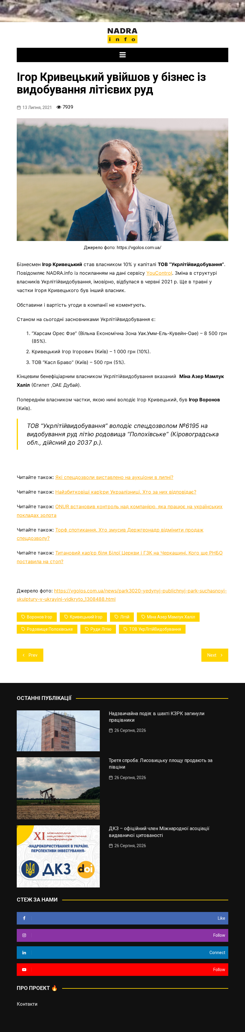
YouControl (159, 273)
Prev (33, 655)
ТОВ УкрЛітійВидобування (155, 629)
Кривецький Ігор (86, 617)
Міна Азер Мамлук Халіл (171, 617)
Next (211, 655)
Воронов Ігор (39, 617)
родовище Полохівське (50, 629)
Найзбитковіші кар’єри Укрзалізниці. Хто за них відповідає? (125, 492)
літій (124, 617)
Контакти (27, 1004)
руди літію (101, 629)
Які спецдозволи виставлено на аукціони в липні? (114, 477)
